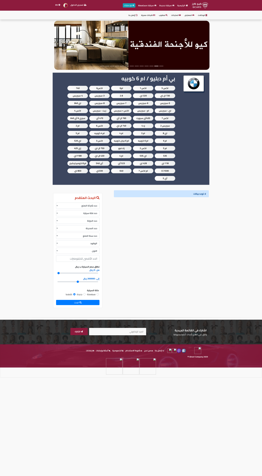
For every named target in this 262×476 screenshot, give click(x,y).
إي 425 (77, 148)
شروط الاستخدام (133, 350)
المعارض (188, 15)
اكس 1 (143, 88)
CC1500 (165, 171)
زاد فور (121, 148)
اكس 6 (99, 126)
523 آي (121, 163)
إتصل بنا (132, 15)
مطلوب (162, 15)
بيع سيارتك (128, 5)
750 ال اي (99, 148)
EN (56, 5)
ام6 (121, 88)
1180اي (78, 156)
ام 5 (78, 133)
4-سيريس (78, 96)
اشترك (78, 332)
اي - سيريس (165, 111)
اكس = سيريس (121, 111)
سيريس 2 (165, 126)
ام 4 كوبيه (99, 133)
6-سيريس (143, 103)
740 (78, 88)
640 (121, 171)
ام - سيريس (143, 111)
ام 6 (165, 141)
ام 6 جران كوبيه (121, 141)
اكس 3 (99, 141)
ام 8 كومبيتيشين (77, 163)
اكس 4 (77, 111)
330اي (99, 171)
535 (165, 156)
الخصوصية (117, 350)
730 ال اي (165, 96)
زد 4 (143, 126)
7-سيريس (121, 103)
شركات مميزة (147, 15)
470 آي (99, 118)
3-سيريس (100, 96)
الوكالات (202, 15)
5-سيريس (165, 103)
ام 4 (121, 133)
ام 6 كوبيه (143, 141)
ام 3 (143, 133)
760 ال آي (121, 118)
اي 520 (77, 141)
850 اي (77, 171)
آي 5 (165, 178)
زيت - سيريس (99, 111)
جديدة (79, 294)
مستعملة (91, 294)
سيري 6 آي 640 (77, 118)
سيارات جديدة (165, 5)
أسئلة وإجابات (102, 350)
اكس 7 (165, 118)
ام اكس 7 (143, 171)
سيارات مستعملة (146, 5)
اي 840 (77, 103)
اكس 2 (143, 148)
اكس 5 (165, 88)
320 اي (143, 96)
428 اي (143, 163)
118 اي (165, 163)
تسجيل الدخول (77, 5)
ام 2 (78, 126)
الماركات (175, 15)
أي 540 (99, 163)
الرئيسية (181, 5)
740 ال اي (121, 126)
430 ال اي (99, 156)
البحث (76, 302)
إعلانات (89, 350)
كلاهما (69, 294)
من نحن (147, 350)
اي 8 (165, 133)
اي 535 (143, 156)
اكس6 (99, 88)
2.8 (121, 96)
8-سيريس (100, 103)
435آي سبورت (143, 118)
